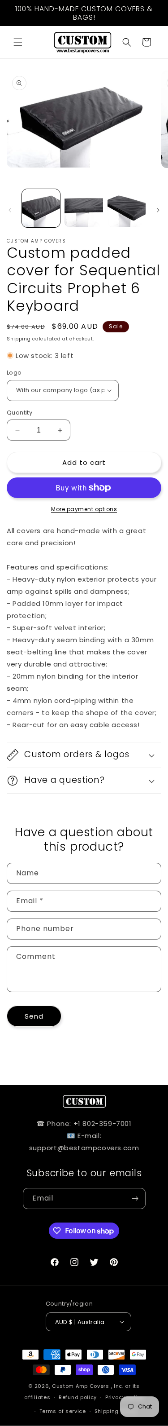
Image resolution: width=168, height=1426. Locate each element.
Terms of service (62, 1411)
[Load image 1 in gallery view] (41, 208)
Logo (14, 372)
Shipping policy (116, 1411)
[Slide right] (158, 210)
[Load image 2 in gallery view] (84, 208)
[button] (18, 42)
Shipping (19, 339)
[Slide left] (10, 210)
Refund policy (78, 1397)
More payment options (84, 509)
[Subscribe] (135, 1198)
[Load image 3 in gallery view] (127, 208)
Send (34, 1016)
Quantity (19, 412)
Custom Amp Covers (80, 1386)
